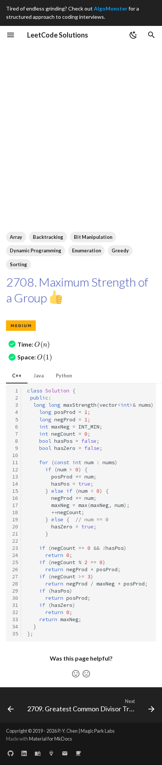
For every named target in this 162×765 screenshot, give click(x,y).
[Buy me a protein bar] (78, 753)
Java (39, 376)
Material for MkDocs (50, 739)
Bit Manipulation (93, 237)
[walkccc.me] (38, 753)
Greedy (120, 250)
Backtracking (48, 237)
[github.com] (11, 753)
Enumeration (86, 250)
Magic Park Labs (98, 731)
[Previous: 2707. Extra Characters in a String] (11, 707)
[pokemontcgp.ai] (51, 753)
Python (64, 376)
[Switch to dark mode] (133, 34)
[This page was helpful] (75, 673)
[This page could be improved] (86, 673)
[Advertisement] (81, 128)
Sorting (18, 264)
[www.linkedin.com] (24, 753)
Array (16, 237)
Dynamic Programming (35, 250)
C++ (16, 376)
